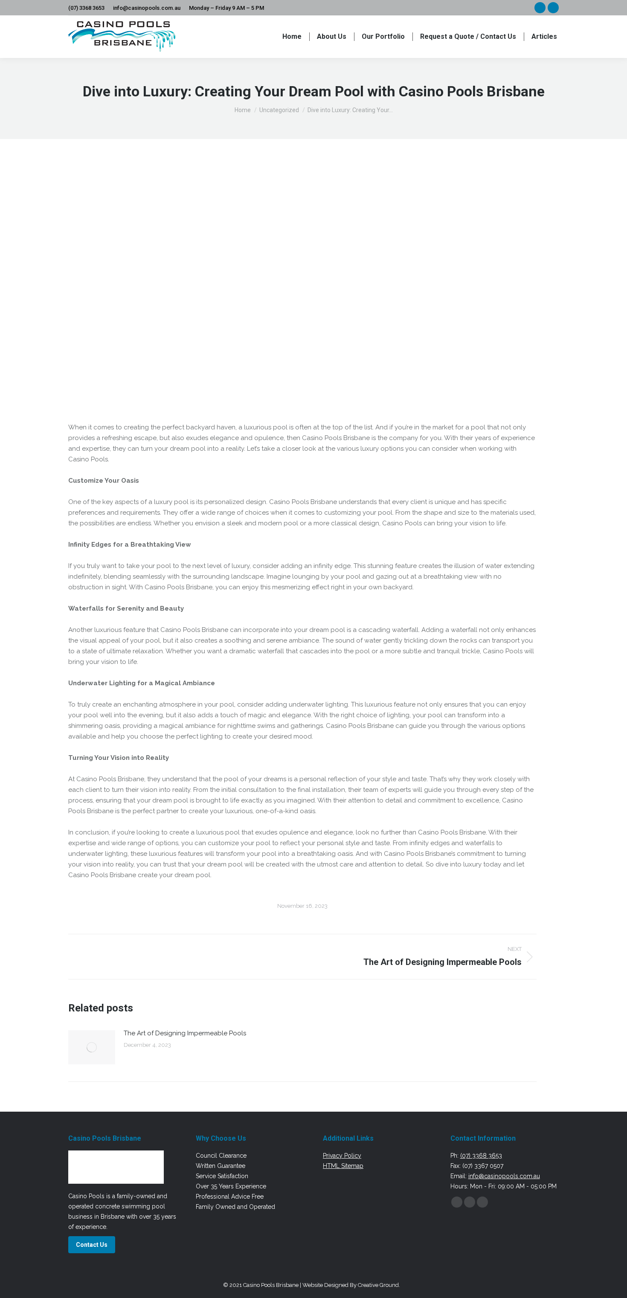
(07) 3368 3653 (86, 8)
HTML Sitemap (343, 1165)
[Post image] (91, 1047)
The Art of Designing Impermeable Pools (185, 1033)
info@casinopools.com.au (146, 8)
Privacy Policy (342, 1155)
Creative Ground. (379, 1285)
